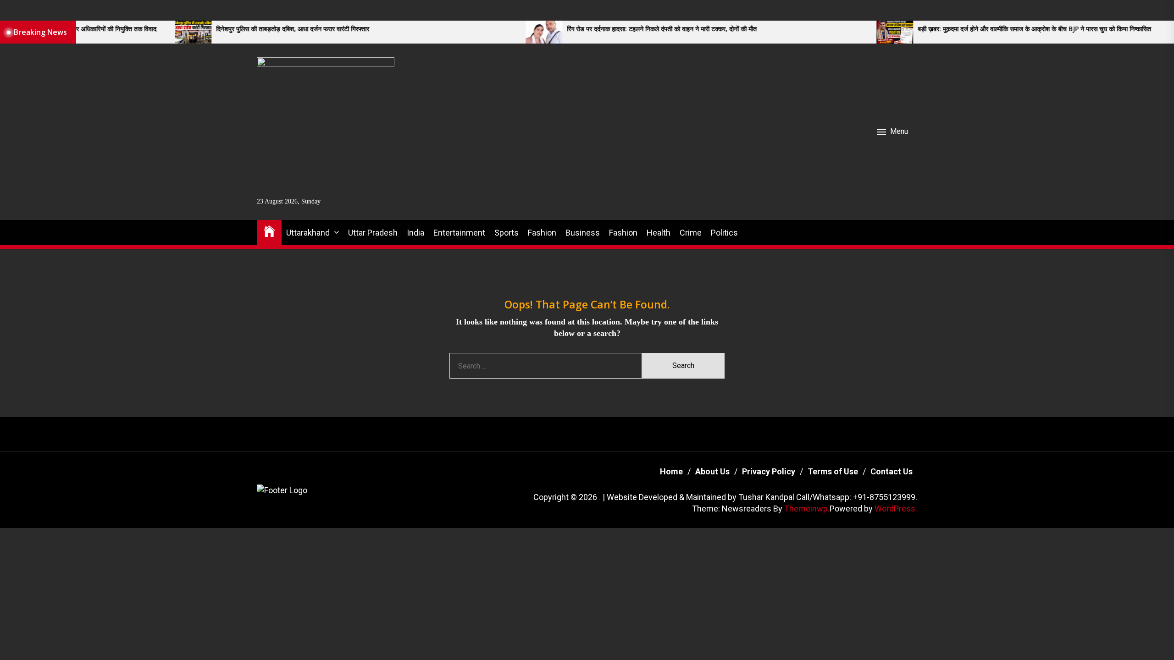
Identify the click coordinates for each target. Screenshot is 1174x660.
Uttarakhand (308, 232)
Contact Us (891, 471)
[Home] (269, 231)
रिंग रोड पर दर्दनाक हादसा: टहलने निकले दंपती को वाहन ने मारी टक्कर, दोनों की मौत (611, 29)
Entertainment (459, 232)
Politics (724, 232)
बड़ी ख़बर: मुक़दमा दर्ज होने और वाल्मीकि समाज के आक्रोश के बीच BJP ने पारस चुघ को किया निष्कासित (983, 29)
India (415, 232)
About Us (712, 471)
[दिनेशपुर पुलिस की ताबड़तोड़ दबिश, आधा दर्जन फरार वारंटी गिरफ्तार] (142, 32)
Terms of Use (833, 471)
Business (582, 232)
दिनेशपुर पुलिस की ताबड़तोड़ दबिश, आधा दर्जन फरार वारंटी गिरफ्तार (241, 29)
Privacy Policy (768, 471)
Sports (506, 232)
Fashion (542, 232)
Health (658, 232)
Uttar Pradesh (373, 232)
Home (671, 471)
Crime (691, 232)
